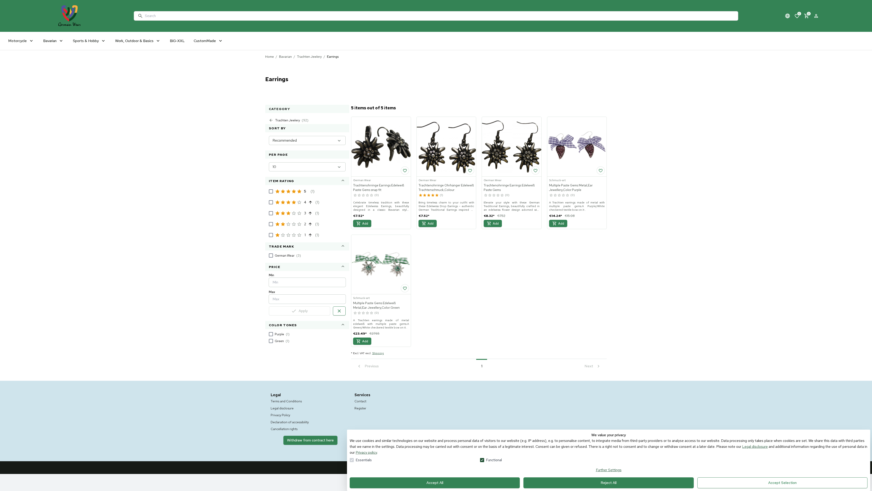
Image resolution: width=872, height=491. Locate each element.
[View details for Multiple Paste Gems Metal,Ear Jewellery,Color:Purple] (577, 146)
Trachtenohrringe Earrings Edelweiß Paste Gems (509, 187)
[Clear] (339, 311)
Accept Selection (782, 482)
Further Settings (609, 470)
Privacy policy (366, 452)
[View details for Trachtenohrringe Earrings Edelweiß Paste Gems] (511, 146)
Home (269, 57)
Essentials (364, 460)
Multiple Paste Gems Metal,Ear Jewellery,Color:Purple (571, 187)
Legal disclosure (755, 446)
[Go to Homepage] (69, 16)
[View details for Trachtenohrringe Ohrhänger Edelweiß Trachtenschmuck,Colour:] (446, 146)
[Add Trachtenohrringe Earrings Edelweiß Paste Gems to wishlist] (535, 170)
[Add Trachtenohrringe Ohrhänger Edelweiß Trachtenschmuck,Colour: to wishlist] (470, 170)
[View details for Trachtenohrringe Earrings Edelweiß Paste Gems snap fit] (381, 146)
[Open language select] (787, 15)
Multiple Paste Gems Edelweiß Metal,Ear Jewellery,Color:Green (376, 305)
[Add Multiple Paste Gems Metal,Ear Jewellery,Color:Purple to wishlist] (601, 170)
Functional (494, 460)
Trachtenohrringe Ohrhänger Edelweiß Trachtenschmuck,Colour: (446, 187)
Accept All (434, 482)
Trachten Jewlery (309, 57)
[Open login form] (816, 15)
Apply (303, 310)
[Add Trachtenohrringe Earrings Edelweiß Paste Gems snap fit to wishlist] (405, 170)
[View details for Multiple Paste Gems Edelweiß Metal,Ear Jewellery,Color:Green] (381, 264)
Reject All (609, 482)
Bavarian (285, 57)
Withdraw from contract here (310, 440)
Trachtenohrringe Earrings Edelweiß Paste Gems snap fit (378, 187)
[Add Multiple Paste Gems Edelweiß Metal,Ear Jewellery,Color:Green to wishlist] (405, 288)
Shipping (378, 353)
